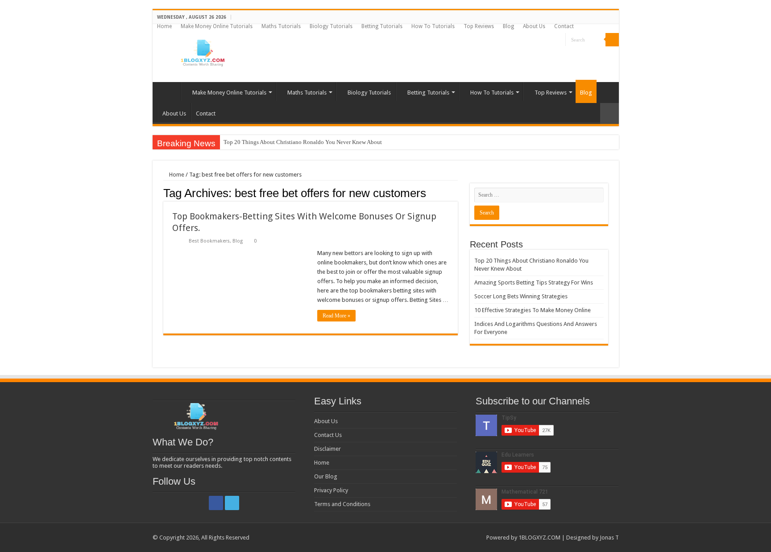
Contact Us (328, 435)
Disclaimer (327, 448)
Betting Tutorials (381, 26)
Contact (564, 26)
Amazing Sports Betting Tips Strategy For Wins (533, 282)
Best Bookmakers (209, 241)
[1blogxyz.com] (201, 51)
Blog (508, 26)
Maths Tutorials (281, 26)
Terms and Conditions (342, 504)
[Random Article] (609, 113)
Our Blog (325, 476)
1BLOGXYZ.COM (539, 537)
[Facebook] (550, 40)
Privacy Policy (331, 490)
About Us (534, 26)
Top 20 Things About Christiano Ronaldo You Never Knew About (303, 142)
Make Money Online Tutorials (217, 26)
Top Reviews (479, 26)
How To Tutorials (433, 26)
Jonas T (609, 537)
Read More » (336, 316)
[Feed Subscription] (455, 192)
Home (164, 26)
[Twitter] (558, 40)
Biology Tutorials (331, 26)
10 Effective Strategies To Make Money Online (532, 310)
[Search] (612, 39)
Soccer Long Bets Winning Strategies (521, 296)
